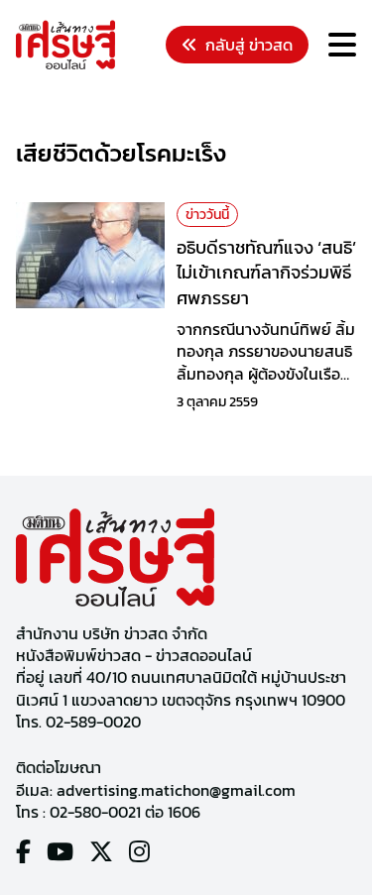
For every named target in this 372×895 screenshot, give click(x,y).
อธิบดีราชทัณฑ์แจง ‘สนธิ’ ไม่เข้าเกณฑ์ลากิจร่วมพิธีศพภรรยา (266, 272)
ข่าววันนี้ (207, 214)
